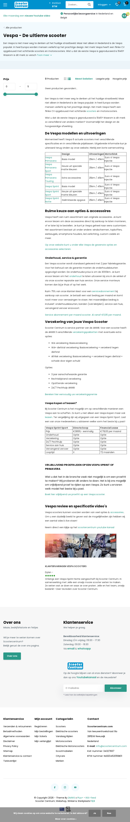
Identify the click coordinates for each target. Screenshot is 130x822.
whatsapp (84, 648)
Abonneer (115, 688)
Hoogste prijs (120, 78)
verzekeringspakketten (85, 332)
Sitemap (8, 751)
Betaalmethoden (12, 731)
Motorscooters (64, 741)
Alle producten (14, 27)
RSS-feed (91, 797)
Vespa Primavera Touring (50, 178)
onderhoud (75, 276)
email (71, 648)
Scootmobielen (64, 751)
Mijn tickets (41, 736)
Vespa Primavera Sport (50, 168)
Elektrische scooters (67, 731)
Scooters (61, 726)
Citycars (60, 756)
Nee (109, 813)
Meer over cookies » (65, 819)
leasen (48, 417)
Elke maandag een (26, 15)
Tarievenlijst (9, 760)
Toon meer (43, 55)
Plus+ (80, 797)
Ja (94, 813)
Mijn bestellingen (44, 731)
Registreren (41, 726)
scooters (91, 111)
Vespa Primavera (50, 159)
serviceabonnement (103, 291)
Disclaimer (9, 741)
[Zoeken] (89, 4)
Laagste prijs (103, 78)
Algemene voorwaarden (16, 736)
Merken (60, 760)
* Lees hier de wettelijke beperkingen (80, 694)
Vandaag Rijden (64, 736)
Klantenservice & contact (17, 756)
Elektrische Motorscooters (70, 746)
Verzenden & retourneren (17, 726)
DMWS (71, 797)
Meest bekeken (84, 78)
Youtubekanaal (86, 677)
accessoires (117, 512)
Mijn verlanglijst (43, 741)
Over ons (12, 656)
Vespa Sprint (52, 186)
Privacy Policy (10, 746)
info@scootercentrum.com (111, 746)
